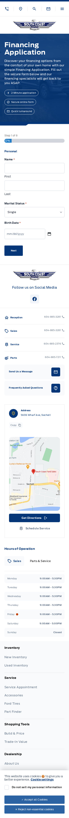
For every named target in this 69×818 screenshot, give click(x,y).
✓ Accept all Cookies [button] (34, 799)
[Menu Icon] (62, 9)
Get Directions (34, 518)
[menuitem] (34, 659)
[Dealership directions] (34, 474)
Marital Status (15, 203)
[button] (7, 9)
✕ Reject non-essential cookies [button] (34, 809)
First (7, 176)
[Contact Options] (48, 9)
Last (7, 194)
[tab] (14, 561)
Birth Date (12, 222)
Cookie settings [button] (42, 779)
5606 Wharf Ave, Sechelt (36, 415)
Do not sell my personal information (37, 787)
